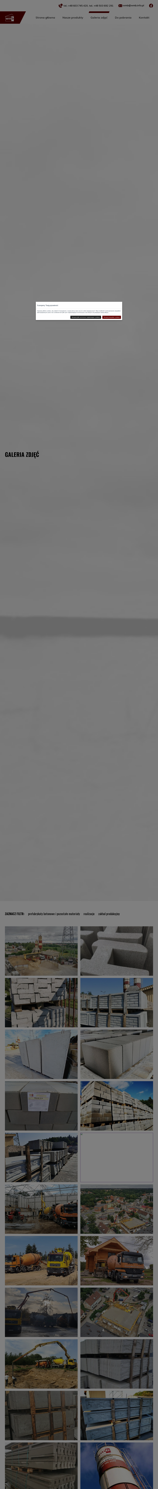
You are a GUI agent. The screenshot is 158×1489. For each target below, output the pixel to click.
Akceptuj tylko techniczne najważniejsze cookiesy (86, 317)
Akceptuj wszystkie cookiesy (112, 317)
